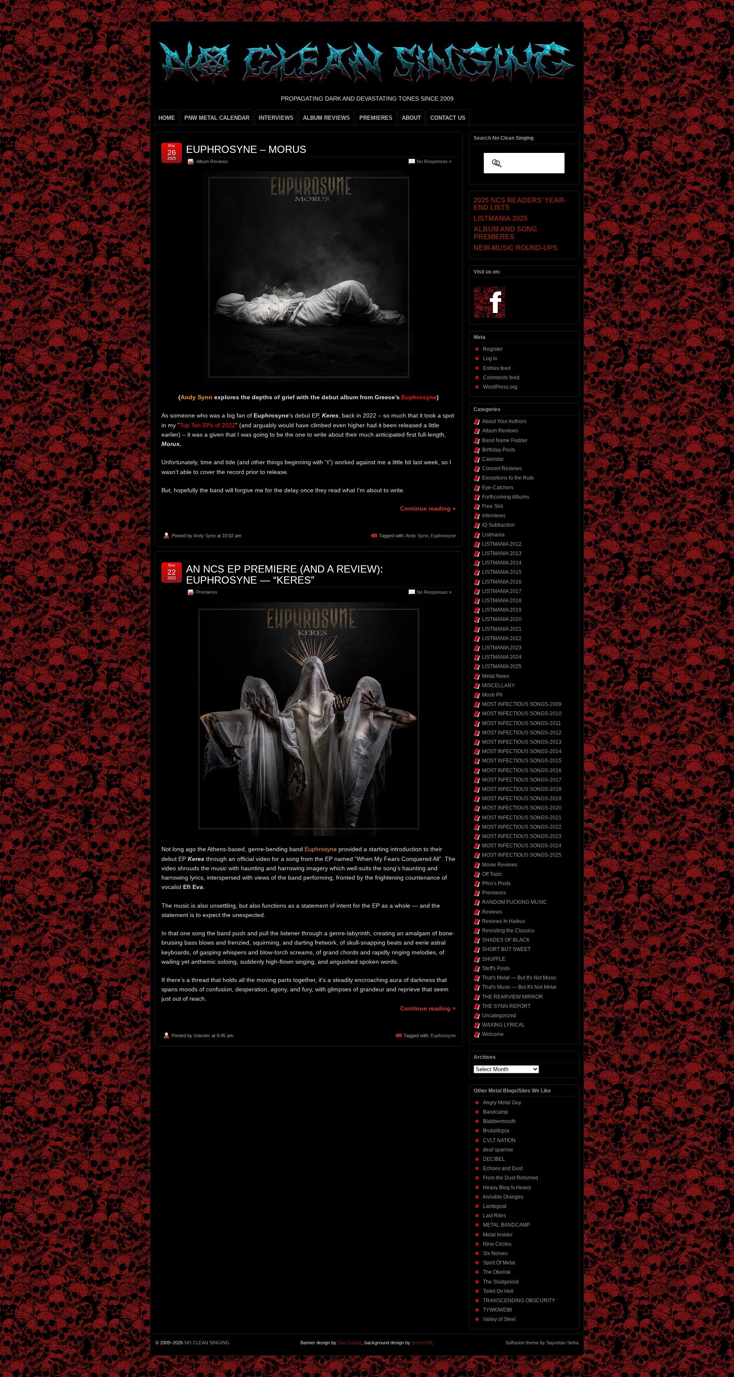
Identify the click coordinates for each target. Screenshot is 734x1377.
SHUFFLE (493, 959)
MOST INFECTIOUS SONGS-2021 (522, 818)
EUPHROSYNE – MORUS (246, 149)
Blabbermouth (499, 1121)
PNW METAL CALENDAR (216, 118)
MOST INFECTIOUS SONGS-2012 (522, 733)
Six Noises (495, 1253)
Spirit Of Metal (499, 1263)
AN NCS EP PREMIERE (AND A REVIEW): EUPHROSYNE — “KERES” (284, 574)
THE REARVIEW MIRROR (512, 997)
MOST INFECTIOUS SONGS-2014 (522, 751)
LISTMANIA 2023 (502, 648)
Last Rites (494, 1216)
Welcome (493, 1034)
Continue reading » (428, 508)
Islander (202, 1035)
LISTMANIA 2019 (502, 610)
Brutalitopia (496, 1131)
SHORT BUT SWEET (506, 949)
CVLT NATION (499, 1140)
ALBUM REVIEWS (326, 118)
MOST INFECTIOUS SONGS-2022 (522, 827)
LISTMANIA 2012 (502, 544)
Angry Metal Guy (502, 1103)
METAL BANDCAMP (506, 1225)
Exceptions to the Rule (508, 478)
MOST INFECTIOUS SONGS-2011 (521, 723)
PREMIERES (375, 118)
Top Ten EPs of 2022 (207, 425)
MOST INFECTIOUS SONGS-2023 (522, 836)
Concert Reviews (502, 468)
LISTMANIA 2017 (502, 591)
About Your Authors (504, 421)
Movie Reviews (499, 865)
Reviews (492, 912)
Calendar (493, 459)
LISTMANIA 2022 (502, 638)
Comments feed (501, 378)
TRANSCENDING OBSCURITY (519, 1301)
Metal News (495, 676)
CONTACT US (448, 118)
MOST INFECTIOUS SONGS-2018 (522, 789)
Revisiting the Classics (508, 931)
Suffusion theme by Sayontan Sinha (542, 1342)
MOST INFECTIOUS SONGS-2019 (522, 798)
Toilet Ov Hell (498, 1291)
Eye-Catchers (498, 488)
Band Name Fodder (505, 440)
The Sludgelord (501, 1282)
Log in (490, 358)
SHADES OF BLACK (506, 940)
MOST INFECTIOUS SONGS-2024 (522, 846)
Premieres (206, 592)
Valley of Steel (499, 1319)
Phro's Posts (496, 883)
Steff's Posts (496, 968)
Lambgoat (494, 1206)
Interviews (493, 516)
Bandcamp (495, 1112)
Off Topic (492, 874)
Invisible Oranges (503, 1197)
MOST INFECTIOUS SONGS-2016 (522, 770)
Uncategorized (499, 1016)
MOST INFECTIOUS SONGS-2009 (522, 704)
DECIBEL (494, 1159)
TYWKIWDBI (497, 1310)
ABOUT (411, 118)
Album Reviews (212, 161)
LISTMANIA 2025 (502, 666)
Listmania (493, 535)
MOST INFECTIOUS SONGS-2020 (522, 808)
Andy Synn (204, 535)
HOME (166, 118)
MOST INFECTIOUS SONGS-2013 (522, 742)
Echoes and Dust (502, 1168)
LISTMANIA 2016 (502, 582)
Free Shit (492, 506)
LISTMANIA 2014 (502, 563)
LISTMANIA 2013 (502, 553)
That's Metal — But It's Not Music (519, 978)
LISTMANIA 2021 (502, 629)
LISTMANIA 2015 (502, 572)
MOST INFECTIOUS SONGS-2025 (522, 855)
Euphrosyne (443, 535)
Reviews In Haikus (503, 921)
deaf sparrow (498, 1150)
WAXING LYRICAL (503, 1025)
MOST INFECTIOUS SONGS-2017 (522, 780)
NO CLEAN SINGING (206, 1342)
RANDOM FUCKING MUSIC (514, 902)
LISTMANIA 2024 (502, 657)
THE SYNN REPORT (506, 1006)
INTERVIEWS (276, 118)
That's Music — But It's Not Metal (519, 987)
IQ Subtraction (498, 525)
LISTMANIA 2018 (502, 601)
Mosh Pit (492, 695)
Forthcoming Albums (505, 497)
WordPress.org (500, 387)
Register (493, 349)
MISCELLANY (498, 685)
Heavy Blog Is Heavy (507, 1188)
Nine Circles (497, 1244)
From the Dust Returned (510, 1178)
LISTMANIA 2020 (502, 619)
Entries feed (497, 368)
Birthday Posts (498, 450)
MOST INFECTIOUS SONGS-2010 (522, 714)
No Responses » (434, 161)
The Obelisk (497, 1272)
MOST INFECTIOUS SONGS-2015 (522, 761)
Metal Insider (498, 1235)
